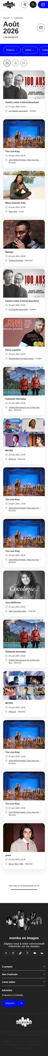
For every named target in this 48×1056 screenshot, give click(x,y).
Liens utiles (8, 982)
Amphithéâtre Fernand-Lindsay (21, 359)
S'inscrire (9, 1003)
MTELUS (12, 459)
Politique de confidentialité (14, 1042)
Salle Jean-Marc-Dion (17, 611)
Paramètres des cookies (24, 1048)
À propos (7, 966)
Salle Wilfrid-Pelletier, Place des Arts (24, 160)
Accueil (6, 18)
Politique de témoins (33, 1045)
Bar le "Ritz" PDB (16, 864)
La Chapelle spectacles (18, 111)
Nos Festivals (9, 974)
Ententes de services (34, 1042)
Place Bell (13, 212)
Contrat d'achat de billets (14, 1045)
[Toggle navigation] (24, 4)
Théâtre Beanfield (16, 260)
